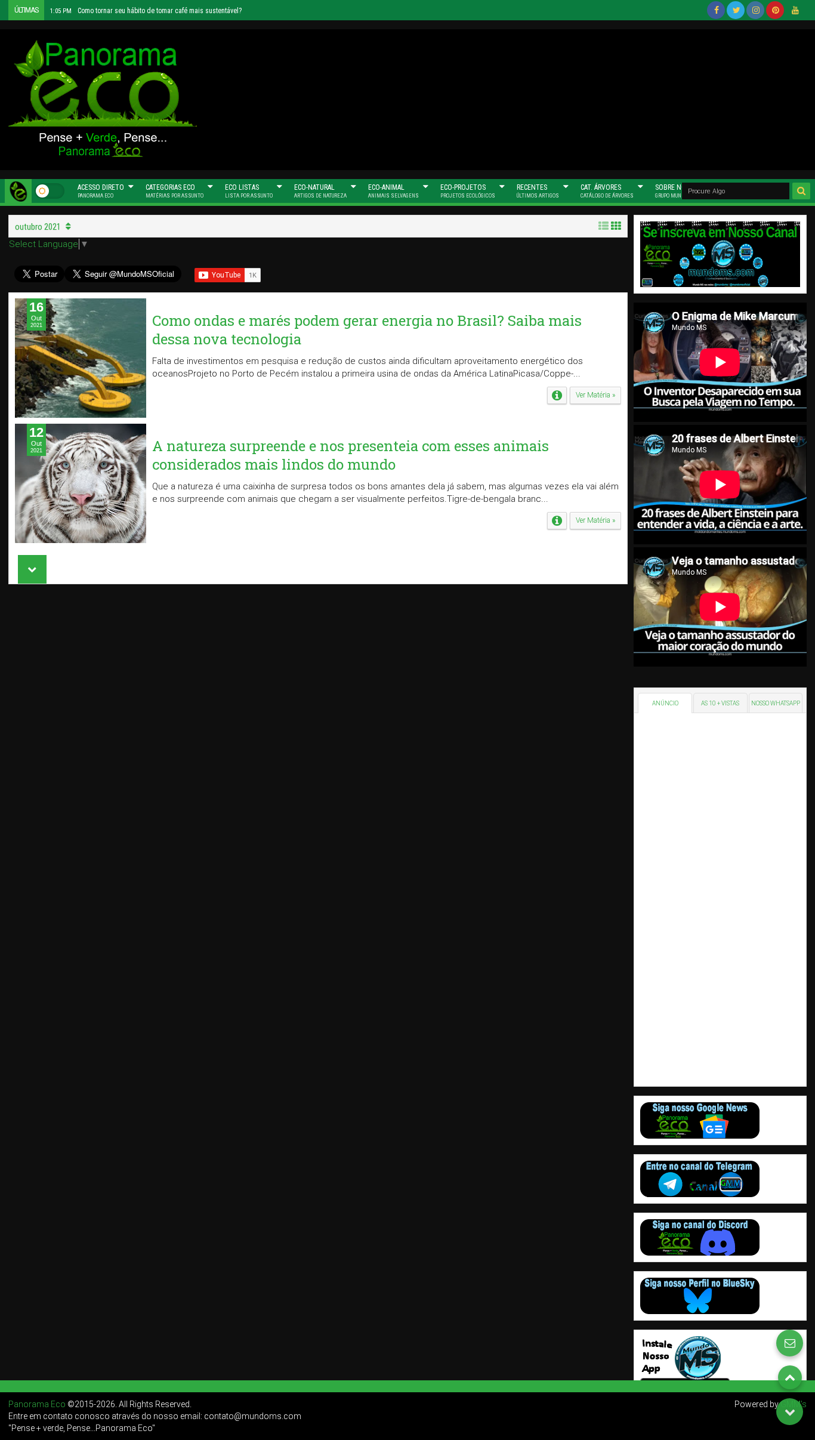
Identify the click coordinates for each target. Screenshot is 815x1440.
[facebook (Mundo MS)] (716, 10)
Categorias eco (174, 191)
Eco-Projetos (467, 191)
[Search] (801, 191)
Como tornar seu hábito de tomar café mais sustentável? (146, 11)
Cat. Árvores (607, 191)
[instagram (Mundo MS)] (755, 10)
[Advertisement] (517, 97)
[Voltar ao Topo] (790, 1377)
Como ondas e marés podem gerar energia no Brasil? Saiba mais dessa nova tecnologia (367, 330)
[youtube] (795, 10)
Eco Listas (249, 191)
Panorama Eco (37, 1404)
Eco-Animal (393, 191)
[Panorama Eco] (18, 191)
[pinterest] (775, 10)
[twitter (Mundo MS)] (736, 10)
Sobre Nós (676, 191)
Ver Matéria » (595, 395)
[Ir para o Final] (789, 1411)
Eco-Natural (320, 191)
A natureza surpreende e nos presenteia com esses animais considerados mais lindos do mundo (350, 455)
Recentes (538, 191)
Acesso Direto (101, 191)
